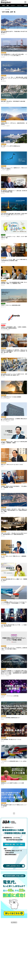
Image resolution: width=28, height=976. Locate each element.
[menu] (25, 2)
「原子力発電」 (7, 9)
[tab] (3, 5)
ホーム (2, 9)
